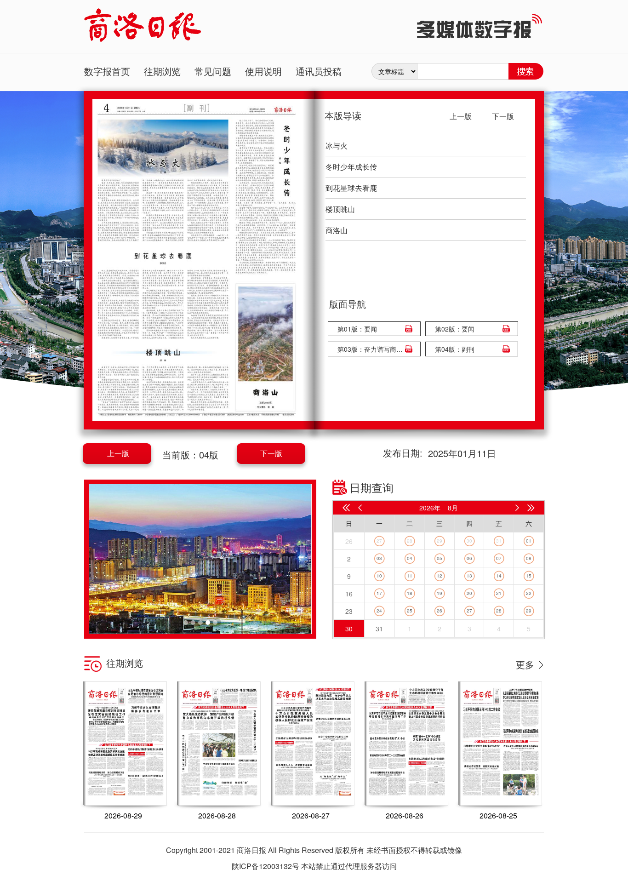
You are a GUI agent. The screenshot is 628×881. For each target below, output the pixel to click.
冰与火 (336, 145)
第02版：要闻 (454, 328)
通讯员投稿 (319, 71)
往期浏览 (162, 71)
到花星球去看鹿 (351, 188)
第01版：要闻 (357, 328)
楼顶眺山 (340, 209)
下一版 (271, 453)
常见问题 (212, 71)
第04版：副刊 (454, 349)
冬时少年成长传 (351, 166)
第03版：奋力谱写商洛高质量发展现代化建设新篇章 (371, 349)
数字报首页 (107, 71)
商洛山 (336, 230)
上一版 (118, 453)
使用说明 (263, 71)
